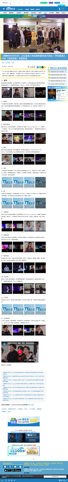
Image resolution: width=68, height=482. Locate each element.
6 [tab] (37, 14)
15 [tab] (34, 17)
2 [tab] (32, 14)
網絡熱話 (39, 409)
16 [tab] (35, 17)
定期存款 (38, 9)
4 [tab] (35, 14)
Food (20, 2)
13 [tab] (31, 17)
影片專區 (51, 13)
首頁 (3, 62)
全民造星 (20, 409)
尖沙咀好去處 (38, 463)
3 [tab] (33, 14)
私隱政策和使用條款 (37, 476)
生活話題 (8, 62)
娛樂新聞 (32, 9)
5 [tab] (36, 14)
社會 (31, 465)
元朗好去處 (53, 463)
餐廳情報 (36, 465)
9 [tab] (33, 16)
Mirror (9, 411)
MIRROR (4, 409)
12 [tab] (37, 16)
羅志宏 (5, 66)
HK (10, 2)
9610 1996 (31, 405)
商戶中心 (51, 2)
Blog (29, 2)
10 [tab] (35, 16)
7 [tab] (31, 16)
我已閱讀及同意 (55, 476)
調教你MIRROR (12, 409)
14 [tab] (33, 17)
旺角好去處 (27, 465)
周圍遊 (57, 13)
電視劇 (4, 411)
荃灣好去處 (60, 463)
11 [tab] (36, 16)
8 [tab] (32, 16)
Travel (15, 2)
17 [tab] (37, 17)
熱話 (13, 62)
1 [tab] (31, 14)
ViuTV (26, 409)
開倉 (33, 463)
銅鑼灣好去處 (46, 463)
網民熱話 (26, 469)
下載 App (57, 2)
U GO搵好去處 (62, 5)
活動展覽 (26, 463)
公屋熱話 (27, 9)
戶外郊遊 (41, 465)
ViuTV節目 (32, 409)
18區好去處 (64, 13)
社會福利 (46, 465)
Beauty (24, 2)
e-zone (34, 2)
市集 (30, 463)
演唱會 (5, 13)
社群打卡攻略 (44, 2)
